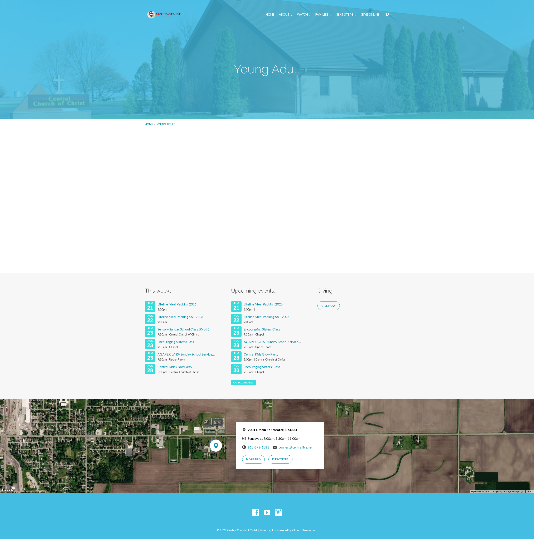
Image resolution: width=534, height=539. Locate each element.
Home (270, 14)
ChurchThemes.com (304, 530)
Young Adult (165, 124)
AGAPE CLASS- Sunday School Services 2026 (189, 354)
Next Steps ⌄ (346, 14)
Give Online (370, 14)
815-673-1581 (258, 447)
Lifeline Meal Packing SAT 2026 (180, 317)
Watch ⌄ (304, 14)
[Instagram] (278, 512)
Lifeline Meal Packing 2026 (176, 304)
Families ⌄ (323, 14)
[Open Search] (387, 14)
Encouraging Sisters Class (175, 342)
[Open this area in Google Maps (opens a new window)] (8, 490)
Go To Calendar (243, 382)
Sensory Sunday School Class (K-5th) (183, 329)
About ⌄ (286, 14)
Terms (530, 491)
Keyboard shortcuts (480, 491)
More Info (253, 459)
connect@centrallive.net (295, 447)
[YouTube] (267, 512)
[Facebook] (255, 512)
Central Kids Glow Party (174, 367)
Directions (280, 459)
